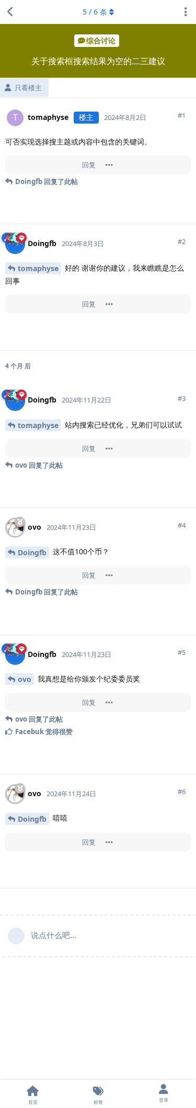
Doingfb (32, 552)
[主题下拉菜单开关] (185, 12)
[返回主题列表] (10, 12)
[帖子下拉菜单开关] (109, 164)
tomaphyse (38, 268)
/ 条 (95, 12)
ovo (24, 679)
